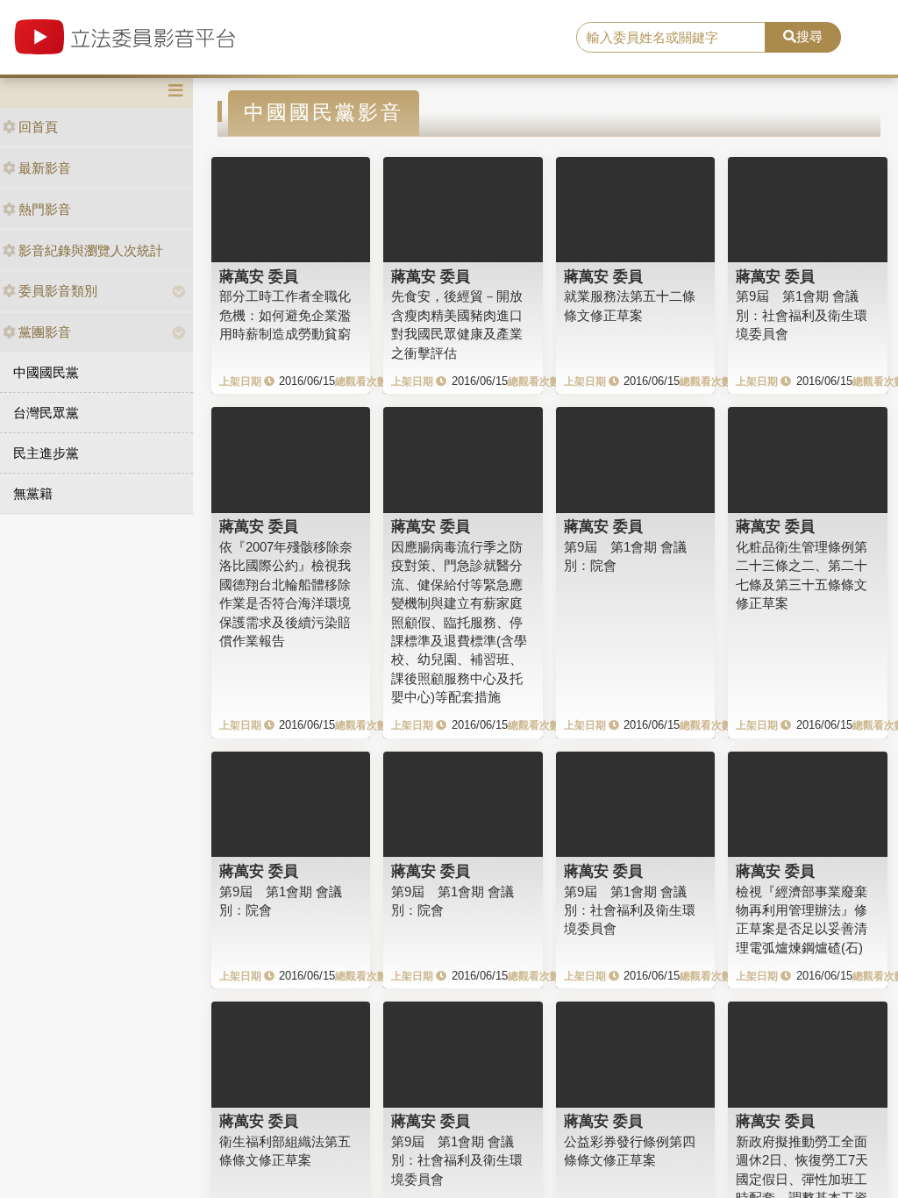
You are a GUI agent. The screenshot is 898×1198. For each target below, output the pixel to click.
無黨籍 (33, 493)
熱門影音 (44, 209)
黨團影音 (44, 331)
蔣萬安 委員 (258, 276)
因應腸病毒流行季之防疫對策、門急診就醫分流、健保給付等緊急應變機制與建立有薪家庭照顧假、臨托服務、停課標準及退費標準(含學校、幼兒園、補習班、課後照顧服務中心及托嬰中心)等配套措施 (459, 621)
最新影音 (44, 167)
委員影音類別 (57, 290)
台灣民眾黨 (46, 412)
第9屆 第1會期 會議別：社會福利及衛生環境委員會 (801, 315)
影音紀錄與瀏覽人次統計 (90, 250)
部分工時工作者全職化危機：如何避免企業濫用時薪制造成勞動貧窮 (285, 315)
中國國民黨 (46, 372)
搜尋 (809, 36)
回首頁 (38, 126)
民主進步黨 (46, 453)
